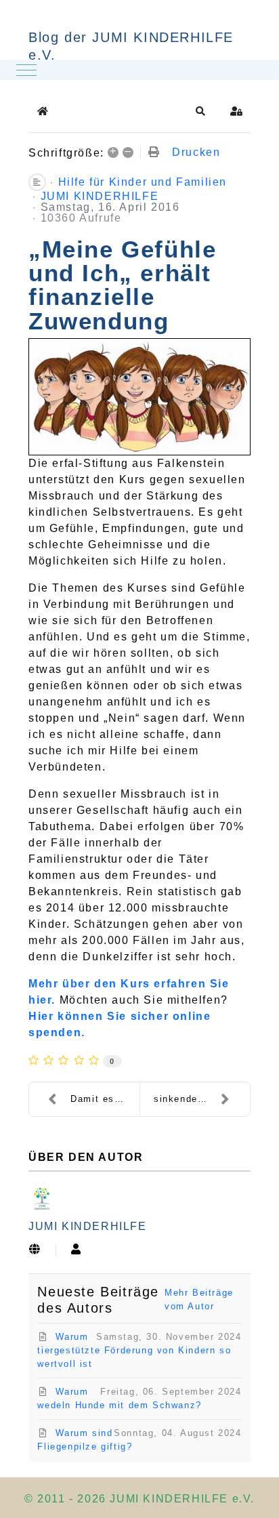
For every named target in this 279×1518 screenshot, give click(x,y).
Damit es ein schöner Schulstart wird (105, 1099)
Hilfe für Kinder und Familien (142, 182)
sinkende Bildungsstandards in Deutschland (202, 1099)
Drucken (196, 152)
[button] (201, 111)
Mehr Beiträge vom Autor (199, 1299)
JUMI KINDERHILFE (100, 196)
